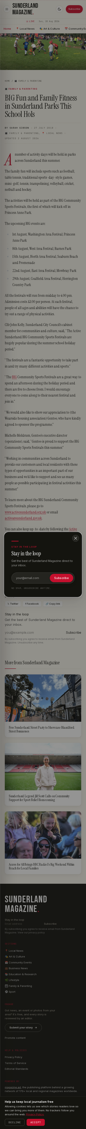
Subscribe (61, 578)
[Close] (75, 538)
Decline (15, 1122)
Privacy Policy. (35, 1114)
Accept (35, 1122)
